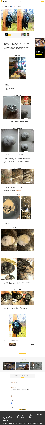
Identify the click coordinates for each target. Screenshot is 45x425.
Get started (30, 415)
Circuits (18, 414)
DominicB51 (13, 382)
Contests (13, 1)
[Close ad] (44, 39)
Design (18, 416)
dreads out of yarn (18, 190)
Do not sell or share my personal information (29, 423)
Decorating (9, 6)
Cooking (22, 414)
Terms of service (11, 423)
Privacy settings (21, 423)
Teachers (17, 1)
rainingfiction (3, 6)
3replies (12, 393)
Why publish (30, 414)
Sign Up (43, 1)
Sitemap (30, 417)
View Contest (32, 344)
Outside (22, 416)
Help (29, 416)
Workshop (18, 415)
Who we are (30, 418)
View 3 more (26, 151)
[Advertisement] (40, 48)
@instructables (40, 414)
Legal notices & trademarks (38, 423)
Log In (39, 1)
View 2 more (26, 118)
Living (6, 6)
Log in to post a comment (22, 409)
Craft (17, 417)
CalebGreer (13, 387)
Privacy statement (16, 423)
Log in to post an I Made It (22, 353)
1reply (12, 400)
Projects (10, 1)
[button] (33, 8)
